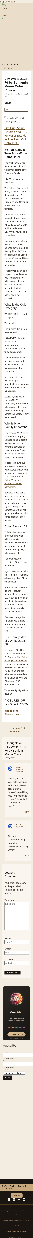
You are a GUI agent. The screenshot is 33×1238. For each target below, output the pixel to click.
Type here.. (10, 900)
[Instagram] (9, 1200)
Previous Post (16, 728)
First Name (6, 1052)
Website (8, 959)
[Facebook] (14, 1200)
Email (4, 1061)
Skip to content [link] (7, 1)
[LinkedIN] (24, 1200)
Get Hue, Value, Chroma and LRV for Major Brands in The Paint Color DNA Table (16, 135)
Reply (26, 811)
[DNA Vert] (16, 1013)
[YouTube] (19, 1200)
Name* (7, 938)
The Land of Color (10, 64)
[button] (16, 1187)
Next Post (16, 731)
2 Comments (8, 94)
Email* (7, 949)
